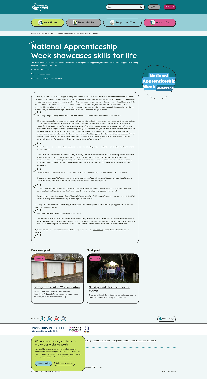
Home (33, 33)
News (52, 33)
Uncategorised (45, 74)
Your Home (50, 22)
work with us (98, 230)
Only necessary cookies (64, 363)
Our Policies (151, 341)
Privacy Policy (117, 341)
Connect (173, 372)
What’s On (162, 22)
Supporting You (125, 22)
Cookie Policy (86, 341)
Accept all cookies (43, 363)
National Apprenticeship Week (51, 78)
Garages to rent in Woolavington (57, 287)
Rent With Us (86, 22)
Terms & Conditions (138, 341)
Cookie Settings (168, 319)
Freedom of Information (101, 341)
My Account (169, 7)
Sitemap (126, 341)
